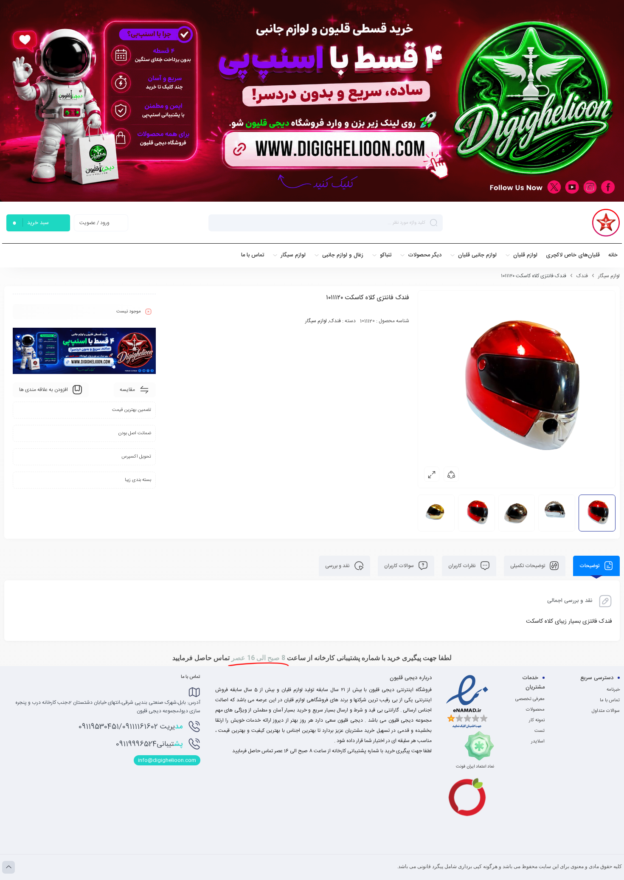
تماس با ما (610, 700)
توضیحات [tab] (590, 566)
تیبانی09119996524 (149, 744)
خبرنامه (613, 690)
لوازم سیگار (609, 276)
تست (539, 731)
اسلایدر (538, 741)
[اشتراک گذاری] (451, 474)
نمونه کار (537, 720)
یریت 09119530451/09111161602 (131, 727)
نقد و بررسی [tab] (338, 566)
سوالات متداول (606, 711)
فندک (582, 276)
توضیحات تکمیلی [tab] (528, 566)
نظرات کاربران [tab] (462, 566)
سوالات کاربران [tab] (399, 566)
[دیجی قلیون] (606, 222)
